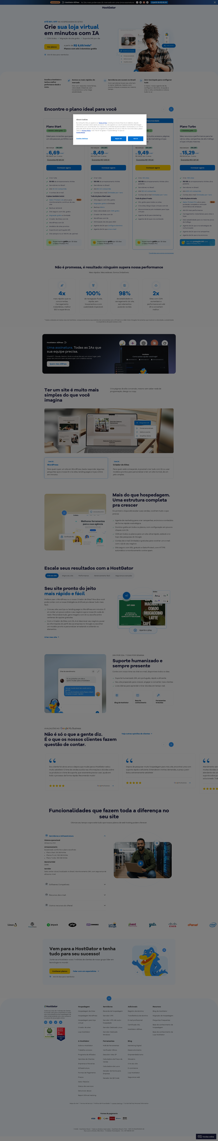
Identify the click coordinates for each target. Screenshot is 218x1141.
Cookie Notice (80, 132)
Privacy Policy (86, 130)
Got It (136, 138)
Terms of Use (103, 123)
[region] (110, 129)
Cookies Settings (82, 138)
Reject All (118, 138)
